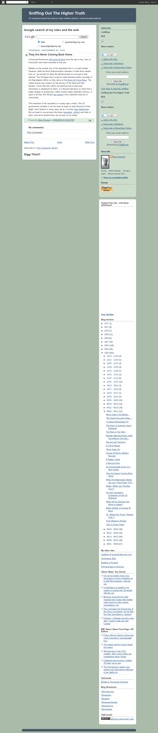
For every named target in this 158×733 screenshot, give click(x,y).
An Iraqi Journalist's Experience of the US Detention (116, 495)
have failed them (81, 109)
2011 (106, 327)
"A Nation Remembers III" (117, 422)
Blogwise (106, 699)
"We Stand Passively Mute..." (119, 418)
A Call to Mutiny (113, 446)
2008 (106, 338)
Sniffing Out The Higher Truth (57, 13)
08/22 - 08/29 (113, 533)
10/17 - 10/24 (113, 389)
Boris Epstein (119, 157)
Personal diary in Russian (112, 567)
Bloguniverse (107, 706)
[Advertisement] (110, 254)
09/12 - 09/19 (113, 408)
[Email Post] (89, 120)
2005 (106, 349)
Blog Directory (108, 692)
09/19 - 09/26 (113, 404)
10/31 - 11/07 (113, 382)
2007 (106, 342)
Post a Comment (34, 132)
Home (59, 142)
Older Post (90, 142)
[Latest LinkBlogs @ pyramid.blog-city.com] (112, 64)
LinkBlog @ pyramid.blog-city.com (116, 555)
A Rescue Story (113, 463)
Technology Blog (108, 559)
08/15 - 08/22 (113, 537)
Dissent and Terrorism (116, 442)
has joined (57, 95)
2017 (106, 323)
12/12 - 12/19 (113, 360)
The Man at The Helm (115, 432)
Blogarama (106, 695)
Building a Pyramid (109, 563)
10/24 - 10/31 (113, 386)
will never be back (57, 59)
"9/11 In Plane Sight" (115, 525)
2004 (106, 353)
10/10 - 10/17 (113, 393)
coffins (76, 112)
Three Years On (113, 449)
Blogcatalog (107, 709)
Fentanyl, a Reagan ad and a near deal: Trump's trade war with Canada (119, 621)
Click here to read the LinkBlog (115, 89)
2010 (106, 331)
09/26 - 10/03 (113, 400)
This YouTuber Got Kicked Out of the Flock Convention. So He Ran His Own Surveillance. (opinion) (118, 612)
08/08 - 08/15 (113, 540)
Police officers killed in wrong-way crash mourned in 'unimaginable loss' (119, 638)
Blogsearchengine (109, 702)
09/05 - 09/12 (113, 411)
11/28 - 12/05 (113, 367)
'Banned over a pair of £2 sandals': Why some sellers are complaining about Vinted (117, 654)
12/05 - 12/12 (113, 363)
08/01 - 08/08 (113, 544)
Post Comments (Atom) (47, 148)
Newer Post (29, 142)
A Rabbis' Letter (113, 459)
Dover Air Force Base (77, 80)
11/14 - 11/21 (113, 375)
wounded (68, 112)
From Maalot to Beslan (116, 521)
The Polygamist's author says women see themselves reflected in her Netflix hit (118, 670)
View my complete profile (115, 178)
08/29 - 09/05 (113, 529)
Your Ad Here (107, 314)
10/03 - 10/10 (113, 397)
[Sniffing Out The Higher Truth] (112, 124)
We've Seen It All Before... (118, 415)
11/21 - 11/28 (113, 371)
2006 (106, 345)
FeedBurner (123, 84)
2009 (106, 334)
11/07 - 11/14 (113, 378)
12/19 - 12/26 (113, 356)
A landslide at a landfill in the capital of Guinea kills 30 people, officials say (118, 590)
